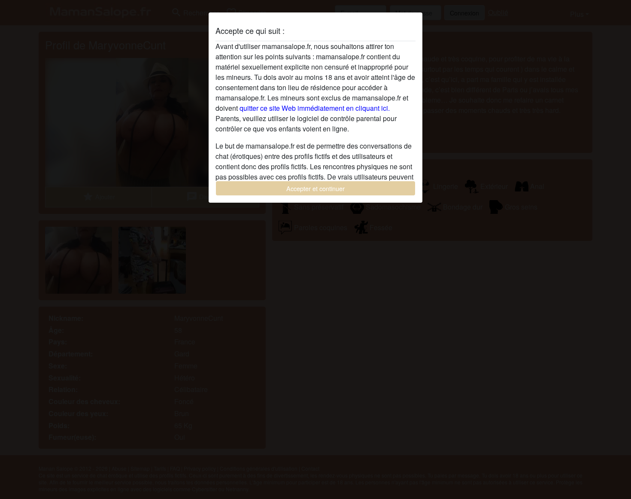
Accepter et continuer (315, 188)
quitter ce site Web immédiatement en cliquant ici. (315, 108)
